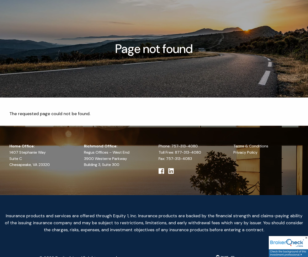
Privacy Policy (245, 152)
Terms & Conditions (250, 146)
